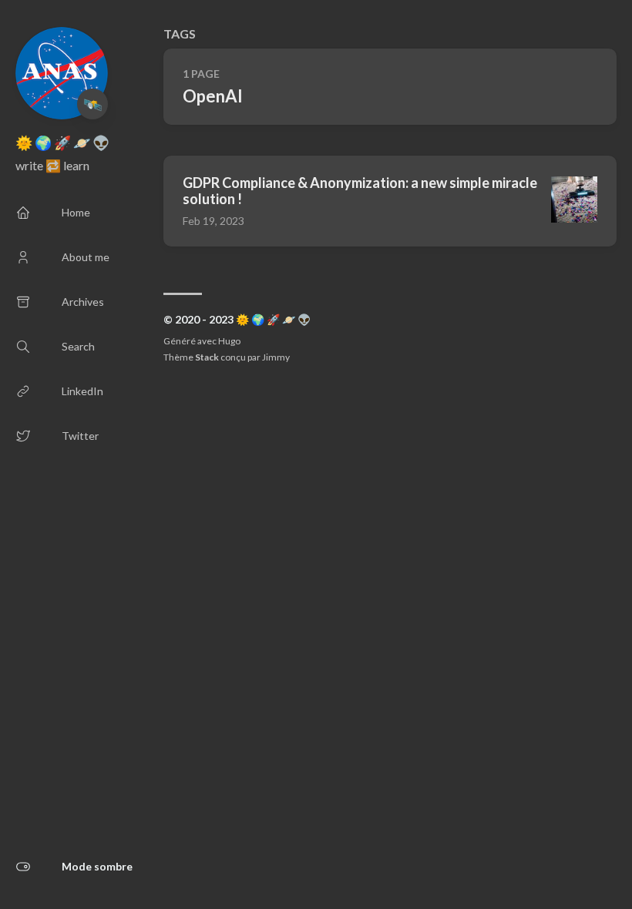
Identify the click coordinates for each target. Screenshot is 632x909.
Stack (207, 357)
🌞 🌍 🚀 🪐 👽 (62, 142)
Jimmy (276, 357)
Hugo (229, 341)
